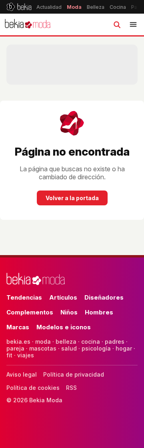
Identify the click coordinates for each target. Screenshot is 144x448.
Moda (74, 7)
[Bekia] (19, 6)
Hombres (99, 312)
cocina (90, 341)
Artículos (63, 297)
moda (43, 341)
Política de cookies (33, 387)
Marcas (17, 327)
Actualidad (49, 7)
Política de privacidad (73, 374)
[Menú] (133, 24)
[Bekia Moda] (27, 24)
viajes (25, 355)
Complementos (29, 312)
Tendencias (24, 297)
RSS (71, 387)
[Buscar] (116, 24)
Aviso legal (21, 374)
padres (114, 341)
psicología (96, 348)
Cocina (118, 7)
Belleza (95, 7)
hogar (124, 348)
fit (9, 355)
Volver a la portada (72, 198)
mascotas (42, 348)
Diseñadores (104, 297)
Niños (69, 312)
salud (69, 348)
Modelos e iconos (63, 327)
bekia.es (18, 341)
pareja (15, 348)
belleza (66, 341)
